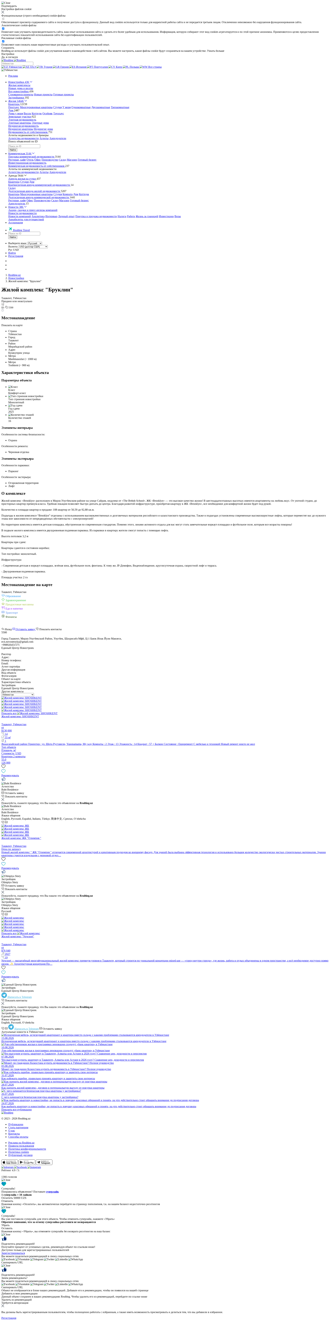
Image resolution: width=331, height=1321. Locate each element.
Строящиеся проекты (20, 94)
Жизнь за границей (147, 216)
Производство (50, 159)
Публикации (15, 1124)
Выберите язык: (17, 243)
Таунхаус (58, 113)
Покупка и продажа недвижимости (96, 216)
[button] (9, 70)
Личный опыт (66, 216)
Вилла (27, 113)
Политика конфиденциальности (27, 1148)
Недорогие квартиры (20, 129)
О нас (11, 1130)
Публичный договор (20, 1155)
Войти (12, 252)
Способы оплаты (18, 1136)
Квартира (13, 181)
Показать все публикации (16, 1109)
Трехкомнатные (120, 107)
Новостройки (16, 278)
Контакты (14, 1133)
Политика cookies (18, 1152)
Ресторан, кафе (17, 159)
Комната (68, 194)
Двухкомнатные (100, 107)
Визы (177, 216)
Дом (31, 181)
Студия (57, 107)
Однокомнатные (81, 107)
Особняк (47, 113)
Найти (13, 150)
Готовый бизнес (87, 159)
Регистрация (15, 256)
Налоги (122, 216)
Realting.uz (14, 275)
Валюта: (13, 246)
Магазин (72, 159)
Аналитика (38, 216)
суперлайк (52, 1191)
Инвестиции (166, 216)
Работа (131, 216)
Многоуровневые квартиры (36, 107)
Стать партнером (18, 1127)
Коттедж (37, 113)
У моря (66, 107)
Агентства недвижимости (23, 138)
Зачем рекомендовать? (14, 1277)
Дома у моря (15, 113)
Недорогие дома (43, 129)
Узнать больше (215, 50)
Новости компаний (19, 216)
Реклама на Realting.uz (21, 1142)
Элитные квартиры (19, 122)
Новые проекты (43, 94)
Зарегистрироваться (13, 1253)
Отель (30, 159)
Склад (62, 159)
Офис (37, 159)
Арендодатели (57, 138)
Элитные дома (40, 122)
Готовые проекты (63, 94)
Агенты (44, 138)
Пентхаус (13, 107)
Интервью (51, 216)
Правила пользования (21, 1145)
